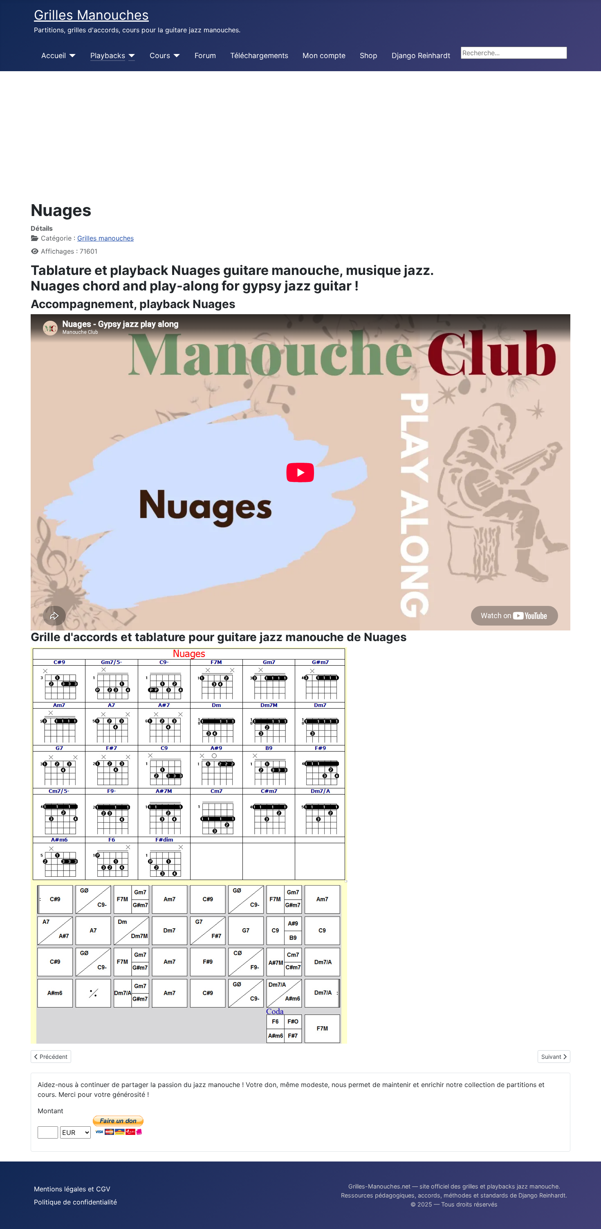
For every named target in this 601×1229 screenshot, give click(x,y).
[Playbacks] (130, 55)
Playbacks (107, 55)
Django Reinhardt (421, 55)
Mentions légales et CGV (72, 1189)
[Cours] (175, 55)
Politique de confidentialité (75, 1202)
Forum (205, 55)
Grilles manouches (105, 238)
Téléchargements (259, 55)
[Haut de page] (586, 1213)
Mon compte (324, 55)
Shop (368, 55)
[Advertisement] (300, 132)
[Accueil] (71, 55)
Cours (160, 55)
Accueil (53, 55)
